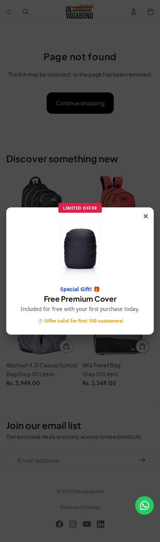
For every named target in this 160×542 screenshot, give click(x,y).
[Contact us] (144, 505)
